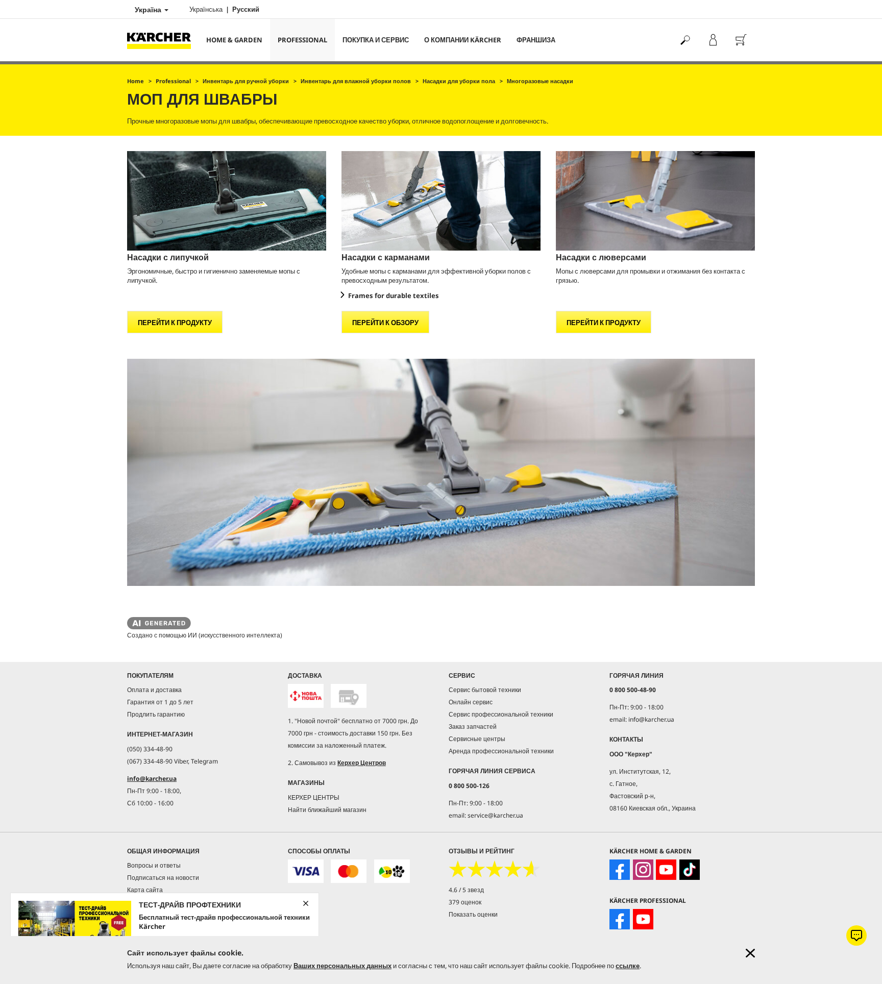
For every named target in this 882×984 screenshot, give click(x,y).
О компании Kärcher (462, 39)
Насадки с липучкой (168, 257)
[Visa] (306, 871)
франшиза (536, 39)
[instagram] (643, 869)
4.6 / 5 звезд (466, 889)
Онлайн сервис (471, 702)
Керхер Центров (361, 762)
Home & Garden (234, 39)
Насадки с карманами (385, 257)
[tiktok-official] (689, 869)
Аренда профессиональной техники (501, 751)
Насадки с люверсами (601, 257)
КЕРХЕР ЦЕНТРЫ (313, 797)
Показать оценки (473, 914)
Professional (302, 39)
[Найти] (685, 40)
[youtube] (666, 869)
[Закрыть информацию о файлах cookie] (750, 953)
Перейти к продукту (175, 322)
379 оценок (465, 902)
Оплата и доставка (154, 689)
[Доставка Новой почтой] (306, 696)
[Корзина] (741, 40)
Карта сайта (145, 889)
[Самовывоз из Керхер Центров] (348, 696)
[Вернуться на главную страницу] (163, 40)
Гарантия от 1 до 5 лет (160, 702)
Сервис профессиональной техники (501, 714)
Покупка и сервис (375, 39)
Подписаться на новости (163, 877)
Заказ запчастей (473, 726)
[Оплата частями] (392, 871)
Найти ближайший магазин (327, 809)
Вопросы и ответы (154, 865)
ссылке (628, 965)
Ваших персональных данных (342, 965)
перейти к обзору (385, 322)
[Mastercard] (348, 871)
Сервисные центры (477, 738)
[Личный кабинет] (713, 40)
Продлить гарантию (156, 714)
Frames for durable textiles (393, 295)
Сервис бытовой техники (485, 689)
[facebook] (619, 869)
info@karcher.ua (152, 778)
